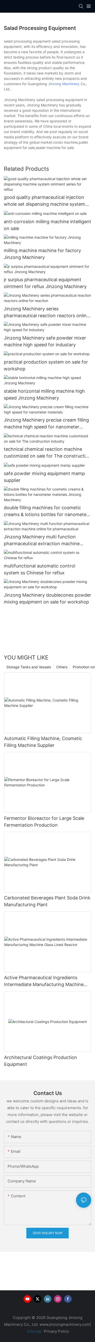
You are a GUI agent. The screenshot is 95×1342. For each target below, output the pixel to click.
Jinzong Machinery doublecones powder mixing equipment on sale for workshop (47, 598)
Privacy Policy (56, 1331)
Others (61, 667)
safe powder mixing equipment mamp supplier (44, 477)
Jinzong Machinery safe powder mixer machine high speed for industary (45, 341)
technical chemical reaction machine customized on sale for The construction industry (47, 452)
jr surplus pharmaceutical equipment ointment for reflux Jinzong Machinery (45, 283)
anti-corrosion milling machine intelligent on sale (47, 225)
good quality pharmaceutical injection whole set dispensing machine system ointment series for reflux (44, 201)
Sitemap (34, 1331)
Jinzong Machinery (64, 84)
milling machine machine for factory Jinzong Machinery (42, 254)
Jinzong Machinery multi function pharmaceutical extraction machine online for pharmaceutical (42, 540)
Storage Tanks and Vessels (28, 667)
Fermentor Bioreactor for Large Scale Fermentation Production (44, 822)
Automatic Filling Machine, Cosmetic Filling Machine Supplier (43, 742)
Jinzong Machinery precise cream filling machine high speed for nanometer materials (46, 423)
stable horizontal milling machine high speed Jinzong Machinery (44, 394)
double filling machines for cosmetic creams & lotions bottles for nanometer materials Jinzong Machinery (46, 511)
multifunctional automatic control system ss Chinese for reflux (39, 569)
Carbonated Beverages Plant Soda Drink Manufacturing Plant (47, 901)
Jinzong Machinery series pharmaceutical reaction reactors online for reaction (46, 312)
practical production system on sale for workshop (46, 365)
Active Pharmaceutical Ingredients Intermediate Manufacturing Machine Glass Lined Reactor (44, 981)
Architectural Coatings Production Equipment (40, 1061)
